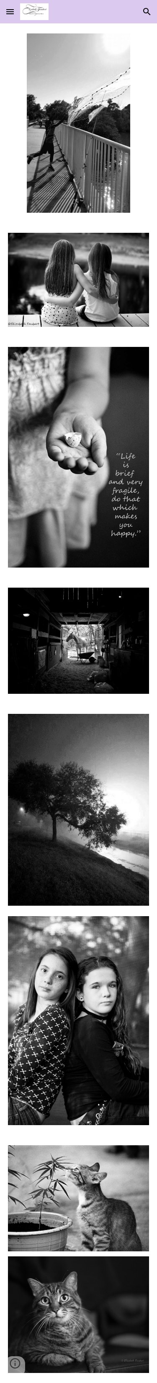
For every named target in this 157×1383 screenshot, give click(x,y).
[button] (10, 11)
